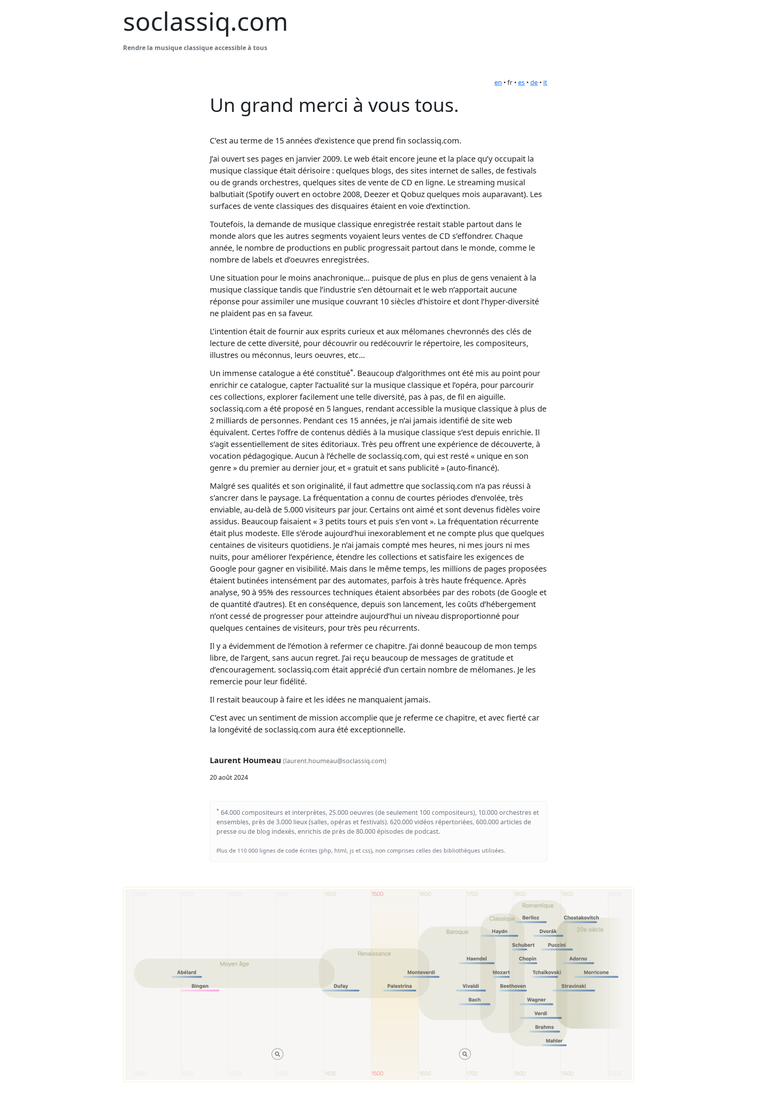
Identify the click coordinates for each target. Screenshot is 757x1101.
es (521, 82)
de (534, 82)
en (498, 82)
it (545, 82)
